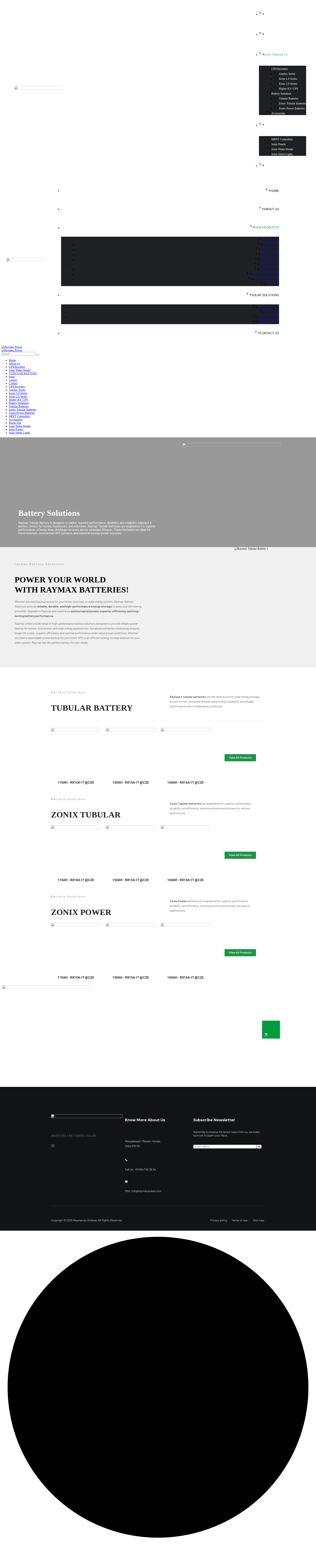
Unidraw (92, 1220)
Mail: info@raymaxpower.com (143, 1191)
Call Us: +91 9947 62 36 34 (140, 1169)
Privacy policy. (219, 1220)
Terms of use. (240, 1220)
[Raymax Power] (11, 346)
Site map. (259, 1220)
